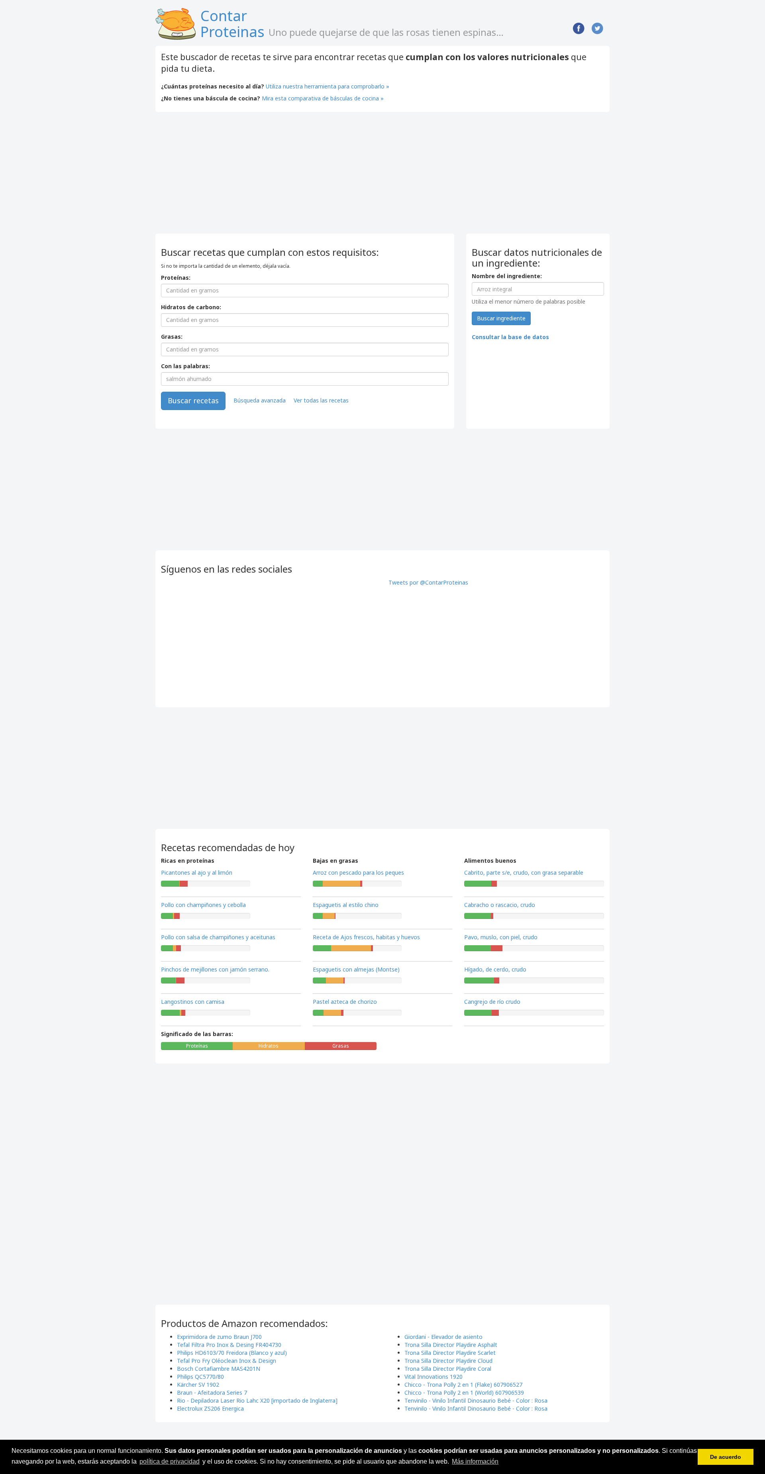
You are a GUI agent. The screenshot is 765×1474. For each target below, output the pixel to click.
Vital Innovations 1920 (433, 1376)
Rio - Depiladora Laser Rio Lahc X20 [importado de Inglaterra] (257, 1400)
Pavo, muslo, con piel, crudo (500, 937)
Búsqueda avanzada (259, 400)
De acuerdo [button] (725, 1457)
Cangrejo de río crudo (492, 1001)
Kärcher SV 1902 (198, 1384)
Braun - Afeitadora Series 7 (212, 1392)
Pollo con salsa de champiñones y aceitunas (218, 937)
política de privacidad (169, 1461)
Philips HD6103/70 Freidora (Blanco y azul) (232, 1352)
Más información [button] (475, 1461)
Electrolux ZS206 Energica (210, 1408)
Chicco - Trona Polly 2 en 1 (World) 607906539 (464, 1392)
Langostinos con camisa (192, 1001)
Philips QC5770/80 (200, 1376)
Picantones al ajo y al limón (196, 872)
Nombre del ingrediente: (507, 276)
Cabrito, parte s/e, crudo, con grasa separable (523, 872)
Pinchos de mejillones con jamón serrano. (215, 969)
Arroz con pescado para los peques (358, 872)
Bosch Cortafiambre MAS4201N (218, 1368)
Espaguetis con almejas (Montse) (356, 969)
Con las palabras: (185, 366)
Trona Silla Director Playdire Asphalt (450, 1344)
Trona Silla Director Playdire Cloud (448, 1360)
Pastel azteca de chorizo (345, 1001)
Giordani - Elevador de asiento (443, 1337)
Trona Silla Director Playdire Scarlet (450, 1352)
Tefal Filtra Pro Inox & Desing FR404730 (229, 1344)
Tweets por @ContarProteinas (428, 582)
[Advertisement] (222, 176)
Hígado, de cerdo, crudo (495, 969)
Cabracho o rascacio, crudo (499, 905)
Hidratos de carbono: (191, 307)
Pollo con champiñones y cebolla (203, 905)
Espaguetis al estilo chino (346, 905)
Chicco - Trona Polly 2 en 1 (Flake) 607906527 (463, 1384)
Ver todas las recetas (321, 400)
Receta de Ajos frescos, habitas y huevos (366, 937)
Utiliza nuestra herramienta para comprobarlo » (327, 86)
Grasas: (171, 336)
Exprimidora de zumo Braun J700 (219, 1337)
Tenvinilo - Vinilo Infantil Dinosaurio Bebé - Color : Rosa (475, 1400)
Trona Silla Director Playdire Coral (447, 1368)
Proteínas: (175, 277)
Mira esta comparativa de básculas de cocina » (323, 98)
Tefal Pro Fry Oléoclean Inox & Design (226, 1360)
